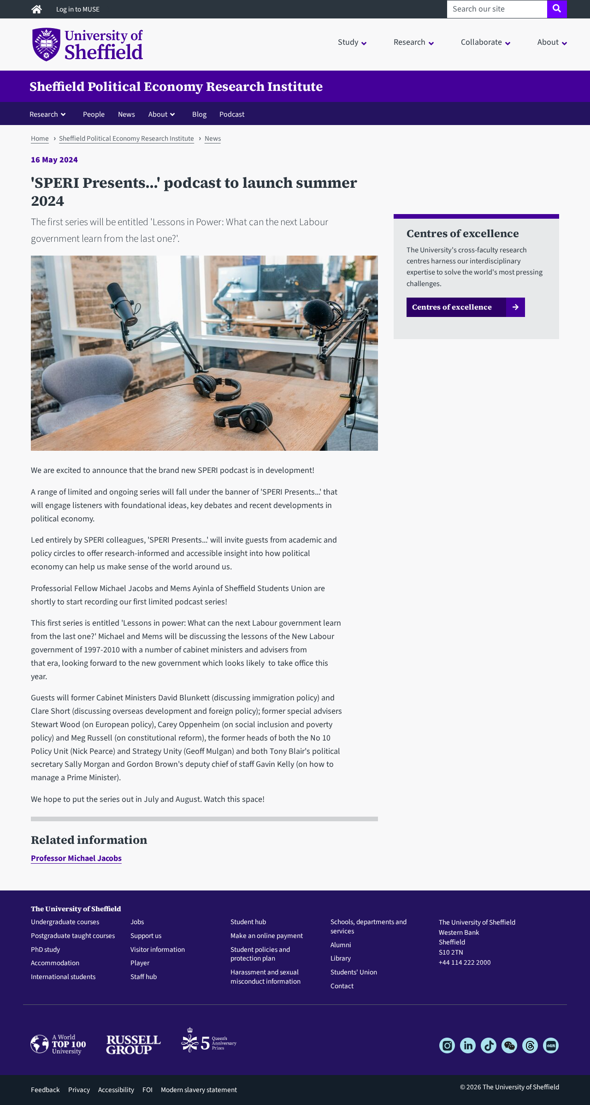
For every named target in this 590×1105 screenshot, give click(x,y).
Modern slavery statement (199, 1090)
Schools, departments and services (368, 927)
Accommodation (55, 963)
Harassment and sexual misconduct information (265, 977)
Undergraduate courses (65, 922)
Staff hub (143, 977)
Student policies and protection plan (260, 954)
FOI (147, 1090)
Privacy (79, 1090)
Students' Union (353, 972)
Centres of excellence (452, 307)
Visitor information (157, 950)
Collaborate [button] (481, 42)
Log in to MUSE (78, 9)
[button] (50, 114)
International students (63, 977)
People (94, 114)
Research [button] (409, 42)
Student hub (248, 922)
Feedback (45, 1090)
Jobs (137, 922)
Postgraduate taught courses (73, 936)
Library (340, 958)
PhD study (45, 950)
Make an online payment (266, 936)
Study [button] (348, 42)
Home (40, 138)
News (126, 114)
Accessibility (116, 1090)
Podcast (231, 114)
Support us (145, 936)
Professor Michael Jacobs (76, 858)
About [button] (548, 42)
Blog (199, 114)
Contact (342, 986)
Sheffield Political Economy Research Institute (176, 86)
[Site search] (557, 9)
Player (139, 963)
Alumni (340, 945)
